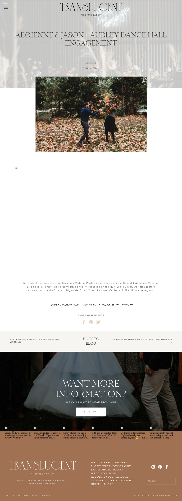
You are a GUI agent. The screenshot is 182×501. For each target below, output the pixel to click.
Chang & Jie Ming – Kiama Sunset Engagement (142, 340)
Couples (91, 63)
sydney (127, 305)
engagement (109, 305)
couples (89, 305)
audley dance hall (65, 305)
